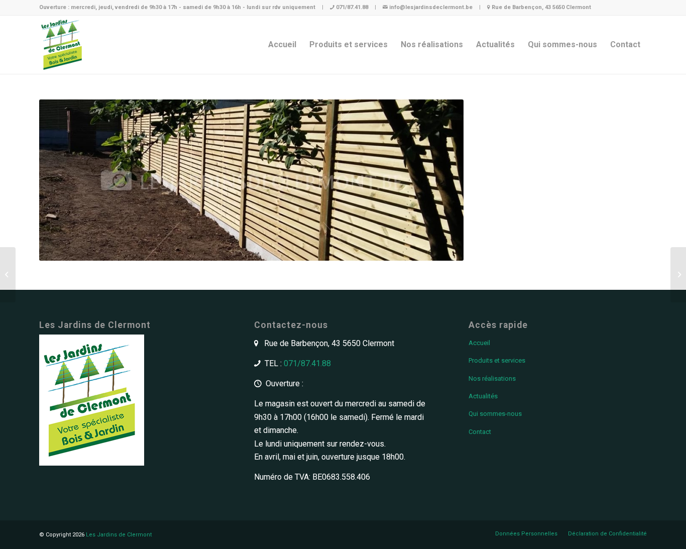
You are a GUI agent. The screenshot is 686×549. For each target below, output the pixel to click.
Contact (480, 431)
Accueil (479, 343)
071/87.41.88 (352, 7)
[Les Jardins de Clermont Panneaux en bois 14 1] (678, 274)
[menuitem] (282, 45)
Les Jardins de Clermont (119, 534)
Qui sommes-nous (495, 413)
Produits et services (497, 360)
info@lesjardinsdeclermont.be (431, 7)
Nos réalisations (492, 378)
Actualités (483, 396)
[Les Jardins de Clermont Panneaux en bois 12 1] (8, 274)
